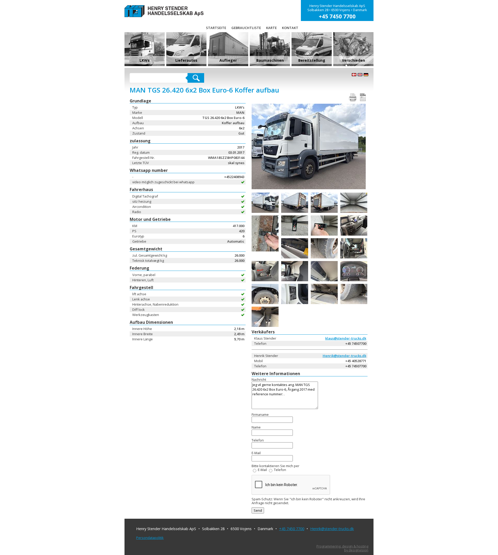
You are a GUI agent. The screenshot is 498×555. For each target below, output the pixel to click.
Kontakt (290, 27)
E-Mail (262, 469)
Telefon (280, 469)
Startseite (216, 27)
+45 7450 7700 (291, 528)
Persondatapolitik (150, 537)
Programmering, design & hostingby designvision (342, 548)
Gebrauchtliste (246, 27)
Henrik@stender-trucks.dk (344, 355)
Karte (271, 27)
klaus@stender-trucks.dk (345, 338)
